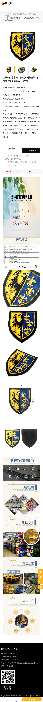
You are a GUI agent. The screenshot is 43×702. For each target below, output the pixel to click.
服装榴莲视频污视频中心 (18, 14)
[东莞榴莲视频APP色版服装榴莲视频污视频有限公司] (6, 3)
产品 (15, 701)
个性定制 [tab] (19, 171)
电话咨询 (32, 699)
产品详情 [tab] (8, 171)
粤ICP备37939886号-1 (35, 696)
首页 (5, 14)
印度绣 (7, 16)
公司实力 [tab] (29, 171)
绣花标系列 (32, 14)
